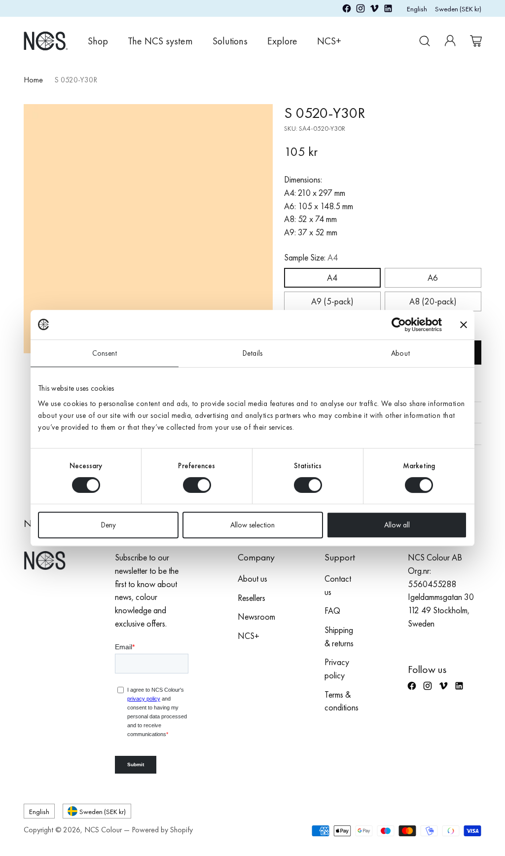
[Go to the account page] (450, 41)
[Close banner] (463, 324)
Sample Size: (311, 257)
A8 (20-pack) (432, 301)
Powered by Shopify (162, 830)
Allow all (397, 525)
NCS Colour (103, 830)
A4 (332, 277)
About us (252, 578)
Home (33, 80)
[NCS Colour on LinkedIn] (388, 10)
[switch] (197, 485)
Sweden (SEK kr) (458, 8)
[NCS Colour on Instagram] (360, 10)
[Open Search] (424, 41)
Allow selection (252, 525)
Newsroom (256, 616)
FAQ (332, 610)
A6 (433, 277)
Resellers (251, 598)
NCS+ (248, 636)
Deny (108, 525)
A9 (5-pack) (332, 301)
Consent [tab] (104, 353)
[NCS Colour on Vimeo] (374, 10)
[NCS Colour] (46, 41)
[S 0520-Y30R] (148, 228)
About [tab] (400, 353)
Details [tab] (252, 353)
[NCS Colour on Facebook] (347, 10)
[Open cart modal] (476, 41)
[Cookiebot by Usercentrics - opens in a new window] (399, 324)
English (417, 8)
